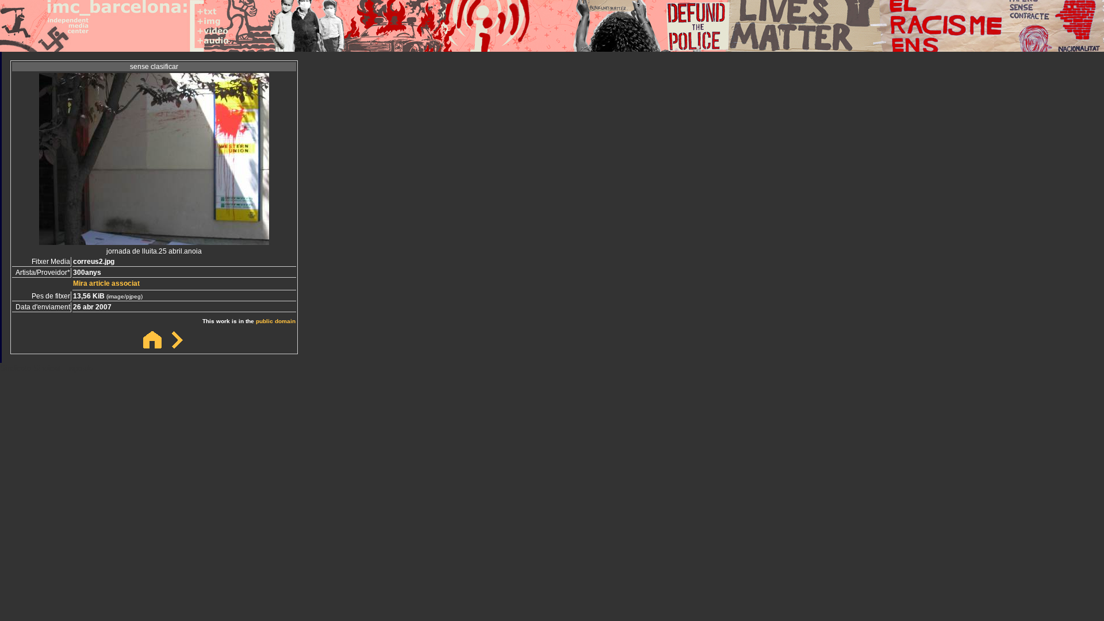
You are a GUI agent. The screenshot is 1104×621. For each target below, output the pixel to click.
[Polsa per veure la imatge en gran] (154, 242)
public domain (276, 321)
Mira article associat (106, 283)
